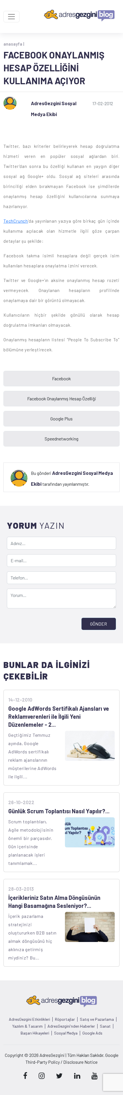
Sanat (105, 1026)
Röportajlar (65, 1019)
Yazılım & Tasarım (27, 1026)
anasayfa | (13, 43)
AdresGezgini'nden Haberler (71, 1026)
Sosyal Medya (66, 1033)
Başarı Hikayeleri (35, 1033)
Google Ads (92, 1033)
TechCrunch (15, 221)
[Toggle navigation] (11, 16)
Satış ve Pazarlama (97, 1019)
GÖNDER (98, 623)
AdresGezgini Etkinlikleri (29, 1019)
